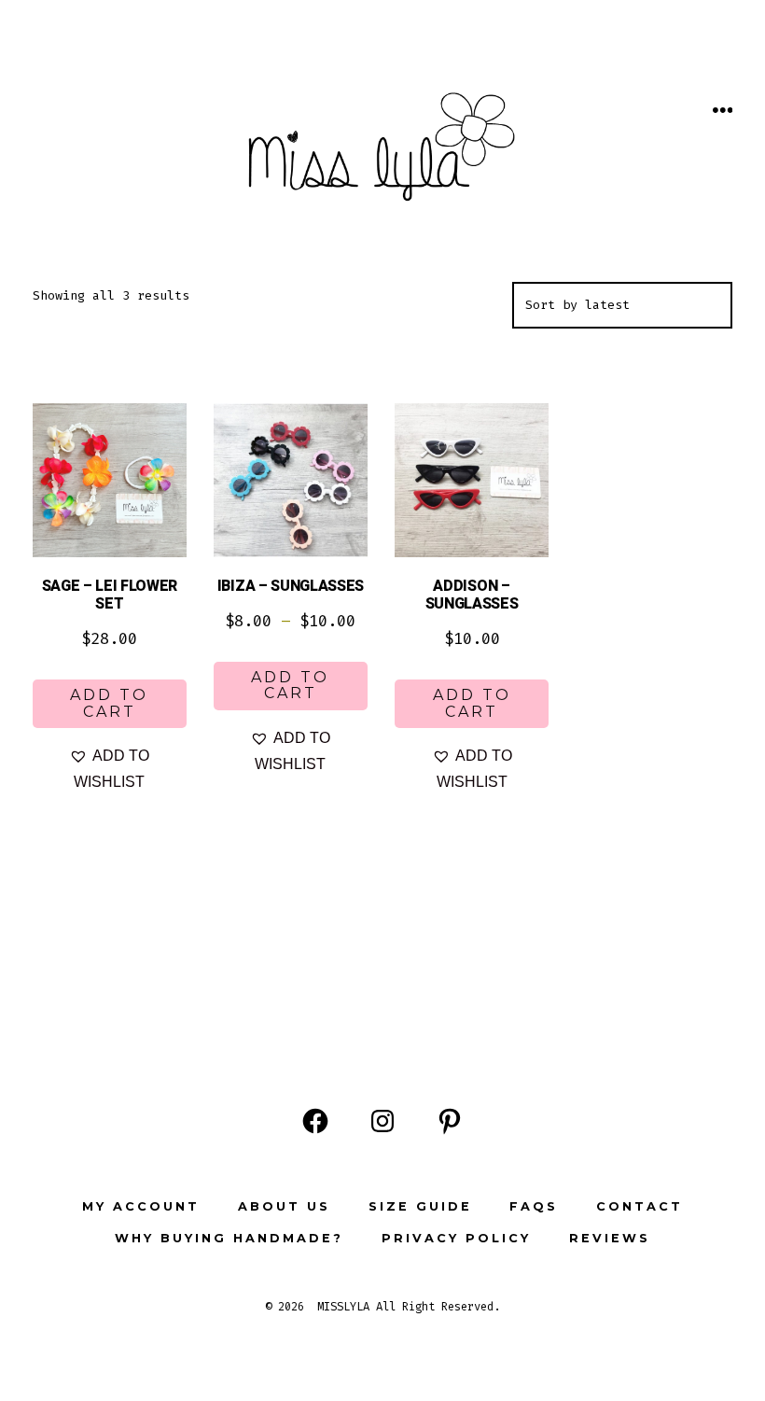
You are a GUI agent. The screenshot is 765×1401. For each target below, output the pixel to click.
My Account (141, 1206)
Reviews (609, 1238)
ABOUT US (284, 1206)
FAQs (533, 1206)
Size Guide (420, 1206)
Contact (639, 1206)
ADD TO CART (109, 703)
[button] (110, 769)
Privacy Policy (456, 1238)
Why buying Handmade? (229, 1238)
